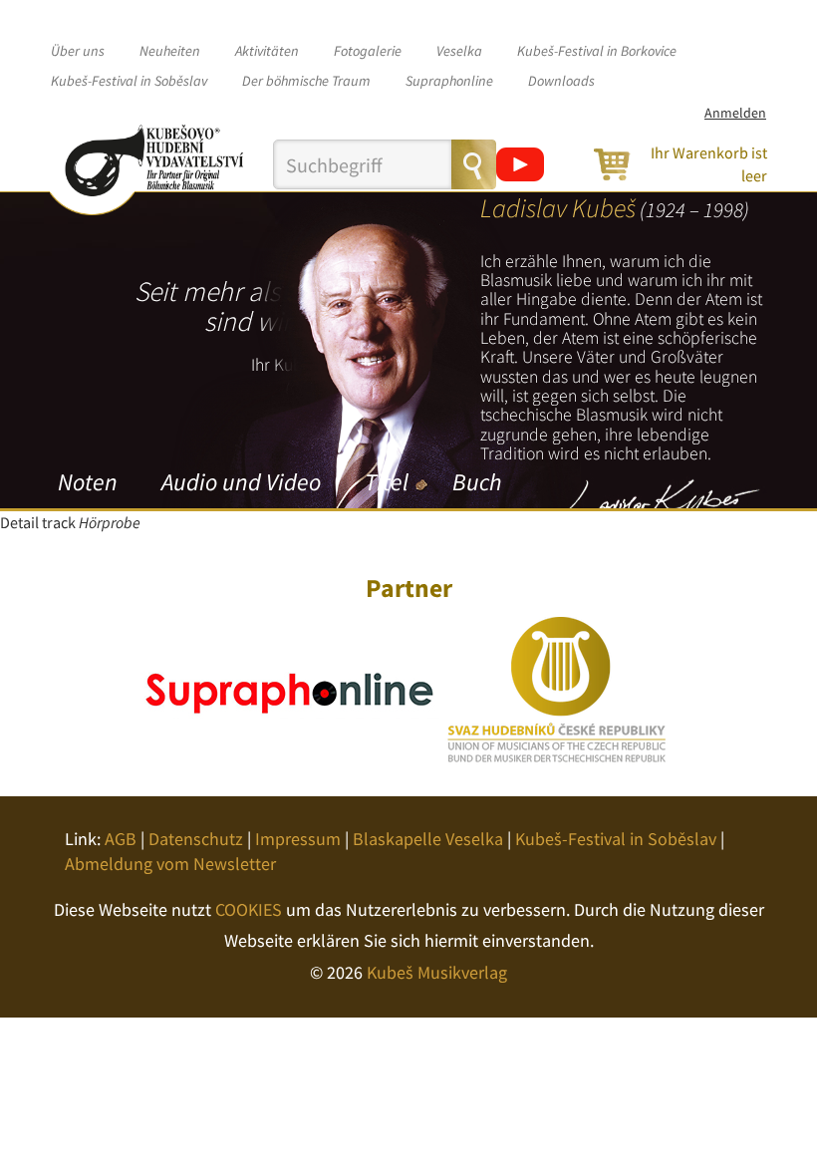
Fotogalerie (368, 51)
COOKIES (248, 909)
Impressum (298, 838)
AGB (120, 838)
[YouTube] (520, 164)
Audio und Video (241, 481)
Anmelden (735, 113)
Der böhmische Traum (306, 81)
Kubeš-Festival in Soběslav (129, 81)
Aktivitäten (267, 51)
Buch (476, 481)
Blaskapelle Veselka (428, 838)
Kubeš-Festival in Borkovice (597, 51)
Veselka (459, 51)
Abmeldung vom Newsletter (170, 863)
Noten (88, 481)
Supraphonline (449, 81)
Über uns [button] (78, 51)
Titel (386, 481)
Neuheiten (169, 51)
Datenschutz (195, 838)
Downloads (561, 81)
